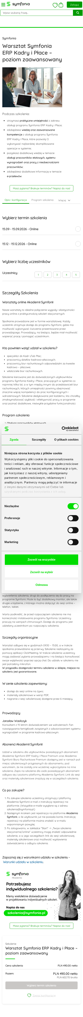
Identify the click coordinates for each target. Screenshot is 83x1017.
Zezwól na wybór (41, 572)
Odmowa (42, 584)
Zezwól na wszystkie (41, 559)
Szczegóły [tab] (39, 439)
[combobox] (35, 13)
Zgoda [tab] (14, 439)
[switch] (73, 518)
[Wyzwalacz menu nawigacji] (3, 4)
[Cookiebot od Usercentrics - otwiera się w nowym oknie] (62, 428)
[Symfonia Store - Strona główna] (18, 4)
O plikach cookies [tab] (66, 439)
